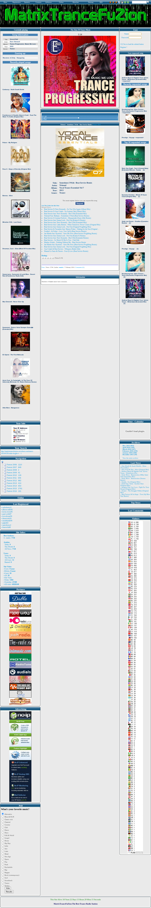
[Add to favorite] (128, 2)
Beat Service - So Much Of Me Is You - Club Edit (61, 240)
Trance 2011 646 (14, 478)
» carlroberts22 (6, 507)
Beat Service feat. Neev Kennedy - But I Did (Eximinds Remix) (66, 238)
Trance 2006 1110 (14, 465)
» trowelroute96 (6, 516)
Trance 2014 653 (14, 486)
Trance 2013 (97, 124)
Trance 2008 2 (13, 470)
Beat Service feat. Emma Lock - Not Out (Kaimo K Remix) (64, 220)
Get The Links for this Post (50, 205)
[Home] (122, 2)
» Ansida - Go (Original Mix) (130, 482)
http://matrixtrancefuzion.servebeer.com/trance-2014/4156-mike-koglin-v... (17, 452)
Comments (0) (79, 267)
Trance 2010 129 (14, 475)
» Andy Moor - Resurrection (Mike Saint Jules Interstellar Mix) (134, 475)
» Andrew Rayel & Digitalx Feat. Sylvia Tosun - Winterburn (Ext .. (133, 472)
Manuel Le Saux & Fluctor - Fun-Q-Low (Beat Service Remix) (66, 251)
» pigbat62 (4, 523)
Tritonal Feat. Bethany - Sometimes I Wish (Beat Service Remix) (66, 216)
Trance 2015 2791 (14, 489)
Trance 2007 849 (14, 467)
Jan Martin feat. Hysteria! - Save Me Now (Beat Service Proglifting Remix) (70, 233)
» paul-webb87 (6, 514)
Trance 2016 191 (14, 491)
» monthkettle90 (6, 521)
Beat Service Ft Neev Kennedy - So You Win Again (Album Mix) (67, 209)
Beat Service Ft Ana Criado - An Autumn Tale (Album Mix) (65, 211)
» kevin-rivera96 (7, 512)
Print (43, 267)
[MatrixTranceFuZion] (125, 2)
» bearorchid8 (6, 527)
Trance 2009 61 (13, 473)
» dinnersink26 (6, 518)
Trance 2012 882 (14, 481)
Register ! (123, 47)
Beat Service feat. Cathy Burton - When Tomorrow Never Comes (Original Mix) (72, 225)
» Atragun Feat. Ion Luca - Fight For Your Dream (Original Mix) (134, 488)
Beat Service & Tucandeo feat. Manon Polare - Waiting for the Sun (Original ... (71, 229)
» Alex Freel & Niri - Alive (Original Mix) (134, 469)
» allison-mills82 (7, 510)
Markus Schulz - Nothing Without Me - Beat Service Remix (65, 242)
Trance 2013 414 (14, 483)
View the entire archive (130, 458)
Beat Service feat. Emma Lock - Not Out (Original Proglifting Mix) (67, 227)
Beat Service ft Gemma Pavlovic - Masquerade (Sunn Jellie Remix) (67, 218)
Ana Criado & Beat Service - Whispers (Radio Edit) (62, 249)
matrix (8, 538)
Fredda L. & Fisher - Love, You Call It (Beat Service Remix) (65, 231)
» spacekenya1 (6, 525)
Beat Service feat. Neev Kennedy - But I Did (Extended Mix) (65, 214)
